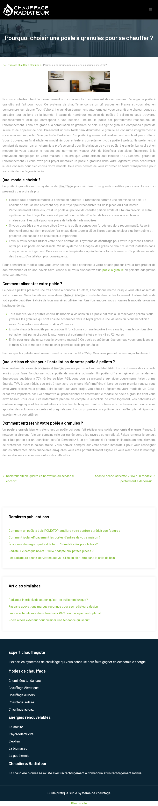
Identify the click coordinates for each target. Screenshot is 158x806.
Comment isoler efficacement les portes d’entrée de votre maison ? (55, 537)
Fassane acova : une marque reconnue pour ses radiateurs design (53, 606)
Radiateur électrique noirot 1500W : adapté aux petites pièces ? (51, 551)
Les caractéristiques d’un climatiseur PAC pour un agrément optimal (55, 613)
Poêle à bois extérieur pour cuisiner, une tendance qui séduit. (49, 620)
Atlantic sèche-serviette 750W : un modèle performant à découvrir (123, 478)
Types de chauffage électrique (24, 65)
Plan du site (79, 803)
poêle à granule (113, 270)
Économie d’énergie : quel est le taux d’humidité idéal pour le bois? (53, 544)
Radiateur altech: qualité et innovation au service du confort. (40, 478)
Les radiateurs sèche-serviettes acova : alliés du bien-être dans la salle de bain (62, 558)
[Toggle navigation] (150, 10)
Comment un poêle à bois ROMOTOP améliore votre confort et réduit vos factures (64, 531)
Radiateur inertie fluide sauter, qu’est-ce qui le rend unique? (48, 600)
